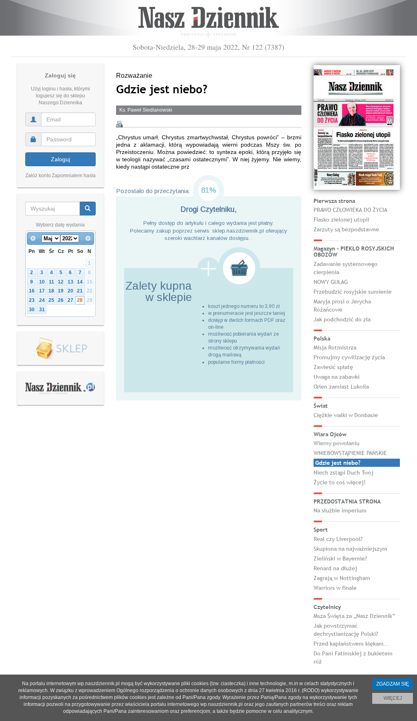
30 (32, 309)
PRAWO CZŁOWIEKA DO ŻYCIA (350, 209)
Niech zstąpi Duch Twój (343, 472)
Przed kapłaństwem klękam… (351, 643)
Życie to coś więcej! (340, 482)
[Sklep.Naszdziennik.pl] (60, 348)
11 (51, 282)
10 (42, 282)
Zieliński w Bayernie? (340, 558)
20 (70, 291)
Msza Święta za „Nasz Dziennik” (354, 616)
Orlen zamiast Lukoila (341, 386)
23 (32, 300)
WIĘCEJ (393, 698)
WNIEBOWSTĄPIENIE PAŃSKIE (350, 453)
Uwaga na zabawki (337, 376)
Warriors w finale (335, 587)
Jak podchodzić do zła (342, 319)
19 (61, 291)
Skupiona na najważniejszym (350, 548)
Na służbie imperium (340, 510)
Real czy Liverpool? (338, 539)
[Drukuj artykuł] (119, 124)
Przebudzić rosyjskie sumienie (353, 291)
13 (70, 282)
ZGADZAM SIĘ (392, 684)
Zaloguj (60, 159)
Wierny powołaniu (337, 443)
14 (80, 282)
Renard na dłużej (335, 568)
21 (80, 291)
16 (32, 291)
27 (70, 300)
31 (42, 309)
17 (42, 291)
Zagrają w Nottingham (342, 578)
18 (51, 291)
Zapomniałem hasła (74, 175)
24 (42, 300)
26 (61, 300)
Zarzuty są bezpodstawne (346, 229)
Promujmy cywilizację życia (349, 357)
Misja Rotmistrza (335, 347)
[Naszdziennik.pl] (60, 388)
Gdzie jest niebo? (337, 462)
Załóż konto (38, 175)
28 (80, 300)
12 (61, 282)
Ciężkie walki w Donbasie (346, 415)
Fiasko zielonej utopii (341, 219)
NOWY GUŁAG (331, 282)
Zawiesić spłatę (333, 367)
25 (51, 300)
